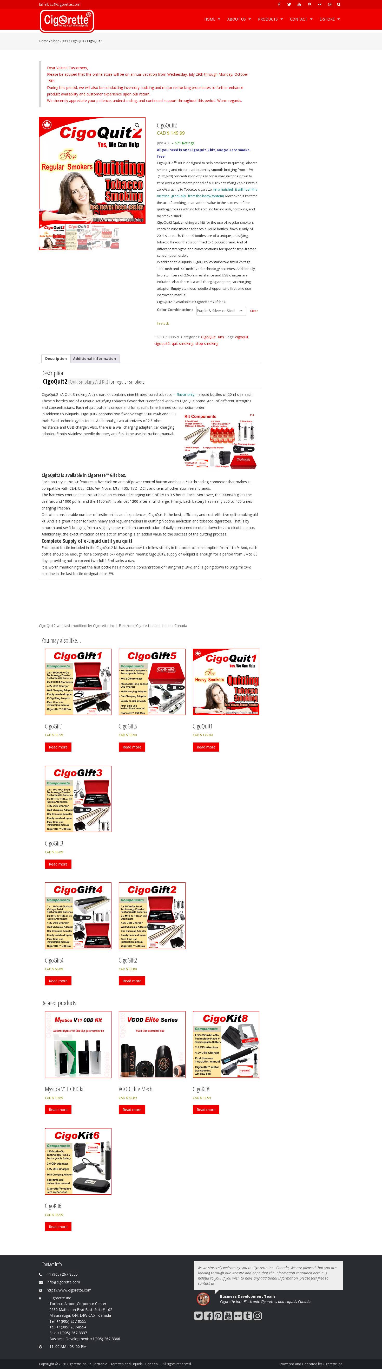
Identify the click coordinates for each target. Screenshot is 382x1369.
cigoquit (241, 336)
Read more (58, 747)
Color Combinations (175, 309)
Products (268, 19)
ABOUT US (236, 19)
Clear (254, 311)
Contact (298, 19)
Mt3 (116, 488)
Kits (65, 40)
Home (209, 19)
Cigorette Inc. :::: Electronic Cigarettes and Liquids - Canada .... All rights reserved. (129, 1363)
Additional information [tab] (94, 358)
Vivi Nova (103, 488)
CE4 (72, 488)
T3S (125, 488)
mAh (232, 494)
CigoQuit (77, 40)
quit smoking (182, 343)
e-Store (327, 19)
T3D (133, 488)
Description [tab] (56, 358)
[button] (137, 125)
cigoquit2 (162, 343)
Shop (55, 40)
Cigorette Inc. (333, 1363)
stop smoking (206, 343)
